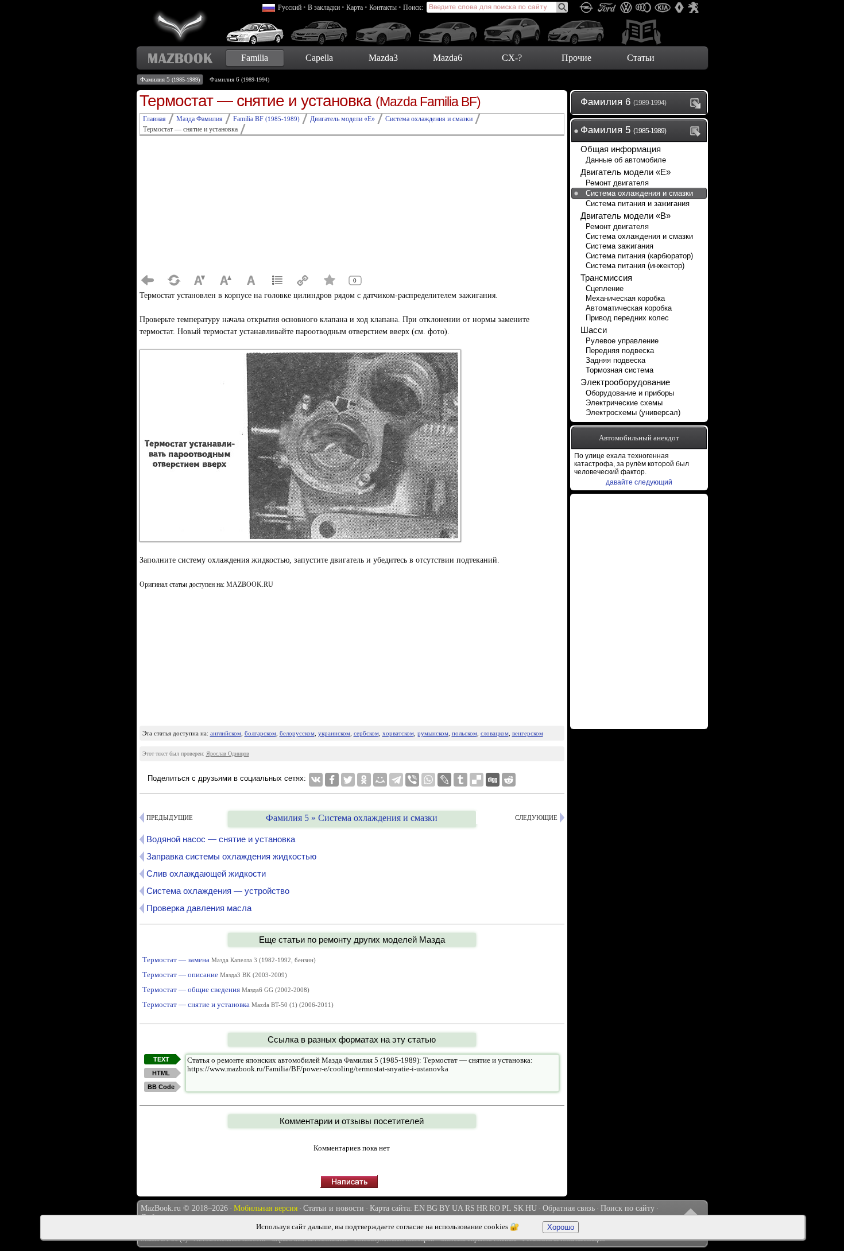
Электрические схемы (624, 402)
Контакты (383, 7)
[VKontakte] (316, 780)
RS (470, 1208)
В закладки (324, 7)
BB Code (161, 1086)
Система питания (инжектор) (635, 265)
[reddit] (509, 780)
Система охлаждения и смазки (639, 193)
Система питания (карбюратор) (639, 255)
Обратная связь (569, 1208)
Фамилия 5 (170, 79)
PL (507, 1208)
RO (494, 1208)
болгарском (260, 733)
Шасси (593, 330)
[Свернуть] (698, 131)
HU (531, 1208)
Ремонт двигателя (617, 183)
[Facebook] (332, 780)
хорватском (398, 733)
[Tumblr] (460, 780)
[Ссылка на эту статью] (303, 280)
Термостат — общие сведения (225, 989)
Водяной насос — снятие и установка (220, 839)
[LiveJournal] (444, 780)
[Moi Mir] (380, 780)
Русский (289, 7)
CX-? (512, 58)
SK (518, 1208)
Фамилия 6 (239, 79)
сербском (366, 733)
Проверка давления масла (198, 908)
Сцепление (605, 288)
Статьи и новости (333, 1208)
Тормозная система (619, 370)
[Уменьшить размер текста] (199, 280)
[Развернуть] (698, 103)
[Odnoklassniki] (364, 780)
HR (482, 1208)
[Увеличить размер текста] (225, 280)
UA (457, 1208)
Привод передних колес (627, 317)
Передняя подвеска (620, 350)
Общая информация (620, 149)
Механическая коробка (625, 298)
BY (444, 1208)
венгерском (527, 733)
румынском (432, 733)
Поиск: (413, 7)
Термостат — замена (229, 959)
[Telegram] (396, 780)
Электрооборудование (625, 382)
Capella (319, 58)
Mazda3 (383, 58)
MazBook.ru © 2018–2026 (184, 1208)
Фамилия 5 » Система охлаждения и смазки (352, 818)
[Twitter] (348, 780)
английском (225, 733)
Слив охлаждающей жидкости (206, 873)
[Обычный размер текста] (251, 280)
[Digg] (493, 780)
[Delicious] (476, 780)
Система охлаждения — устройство (217, 891)
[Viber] (412, 780)
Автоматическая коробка (629, 308)
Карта (354, 7)
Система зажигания (619, 246)
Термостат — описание (214, 974)
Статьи (641, 58)
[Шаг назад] (148, 280)
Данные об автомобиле (626, 160)
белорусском (297, 733)
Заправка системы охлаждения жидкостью (231, 856)
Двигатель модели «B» (625, 215)
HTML (161, 1073)
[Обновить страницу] (174, 280)
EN (419, 1208)
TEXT (161, 1059)
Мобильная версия (265, 1208)
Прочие (576, 58)
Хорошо (560, 1227)
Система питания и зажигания (638, 203)
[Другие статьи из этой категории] (277, 280)
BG (432, 1208)
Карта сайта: (391, 1208)
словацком (495, 733)
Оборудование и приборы (630, 393)
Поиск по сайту (628, 1208)
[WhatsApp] (428, 780)
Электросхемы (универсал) (633, 412)
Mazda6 (447, 58)
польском (464, 733)
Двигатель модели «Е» (625, 172)
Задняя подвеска (615, 360)
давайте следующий (639, 482)
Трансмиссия (606, 277)
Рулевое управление (622, 340)
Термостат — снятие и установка (238, 1004)
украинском (334, 733)
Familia (254, 58)
